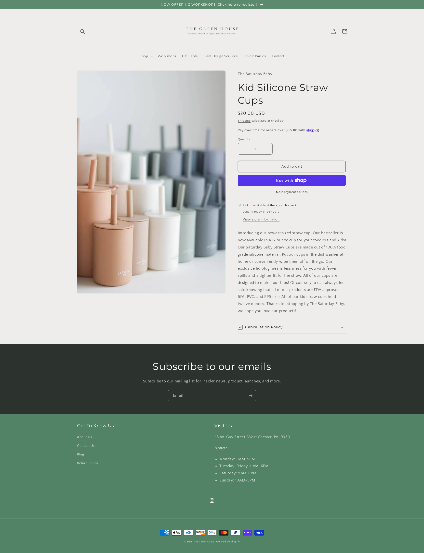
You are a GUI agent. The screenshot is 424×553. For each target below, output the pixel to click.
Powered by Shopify (227, 541)
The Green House (204, 541)
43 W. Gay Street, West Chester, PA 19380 (252, 437)
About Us (84, 437)
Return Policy (87, 463)
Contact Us (86, 446)
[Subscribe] (250, 395)
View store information (261, 219)
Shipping (244, 120)
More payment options (292, 192)
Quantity (244, 139)
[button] (82, 31)
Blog (80, 454)
